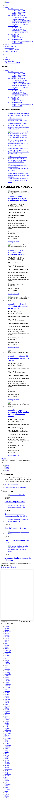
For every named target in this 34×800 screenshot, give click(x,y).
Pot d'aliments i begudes (15, 9)
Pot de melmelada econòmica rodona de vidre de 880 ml (17, 161)
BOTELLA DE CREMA (19, 17)
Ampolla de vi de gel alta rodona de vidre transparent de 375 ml (17, 252)
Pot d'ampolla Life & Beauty (16, 15)
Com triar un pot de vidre (15, 502)
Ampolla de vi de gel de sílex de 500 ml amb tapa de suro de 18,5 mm (18, 306)
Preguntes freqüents (10, 46)
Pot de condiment (13, 34)
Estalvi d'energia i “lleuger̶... (15, 528)
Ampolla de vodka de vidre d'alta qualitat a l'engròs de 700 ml (18, 358)
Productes (7, 7)
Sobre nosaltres (9, 48)
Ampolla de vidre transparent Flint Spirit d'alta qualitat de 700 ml (17, 198)
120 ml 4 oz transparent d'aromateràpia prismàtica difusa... (18, 119)
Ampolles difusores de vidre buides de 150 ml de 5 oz (18, 128)
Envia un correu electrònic (8, 567)
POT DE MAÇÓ (17, 43)
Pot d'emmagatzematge (15, 39)
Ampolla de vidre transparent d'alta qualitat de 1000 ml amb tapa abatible (18, 413)
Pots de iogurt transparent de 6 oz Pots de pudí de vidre (18, 144)
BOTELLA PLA (17, 27)
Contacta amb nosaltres (11, 51)
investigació (11, 242)
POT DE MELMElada (19, 12)
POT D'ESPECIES (18, 38)
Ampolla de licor (13, 26)
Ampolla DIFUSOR (18, 19)
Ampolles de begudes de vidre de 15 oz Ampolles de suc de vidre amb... (18, 180)
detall (17, 242)
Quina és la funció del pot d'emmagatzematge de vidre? (16, 515)
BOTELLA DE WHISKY (20, 32)
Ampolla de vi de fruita (19, 29)
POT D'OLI (15, 36)
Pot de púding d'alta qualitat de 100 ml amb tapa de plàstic (18, 152)
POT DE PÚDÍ (16, 14)
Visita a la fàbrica (13, 49)
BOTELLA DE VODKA (20, 31)
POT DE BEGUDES (18, 10)
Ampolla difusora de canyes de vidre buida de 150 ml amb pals (17, 136)
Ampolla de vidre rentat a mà (20, 22)
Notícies (7, 44)
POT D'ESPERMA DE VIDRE (21, 21)
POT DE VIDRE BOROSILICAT (22, 41)
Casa (6, 5)
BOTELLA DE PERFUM (20, 24)
